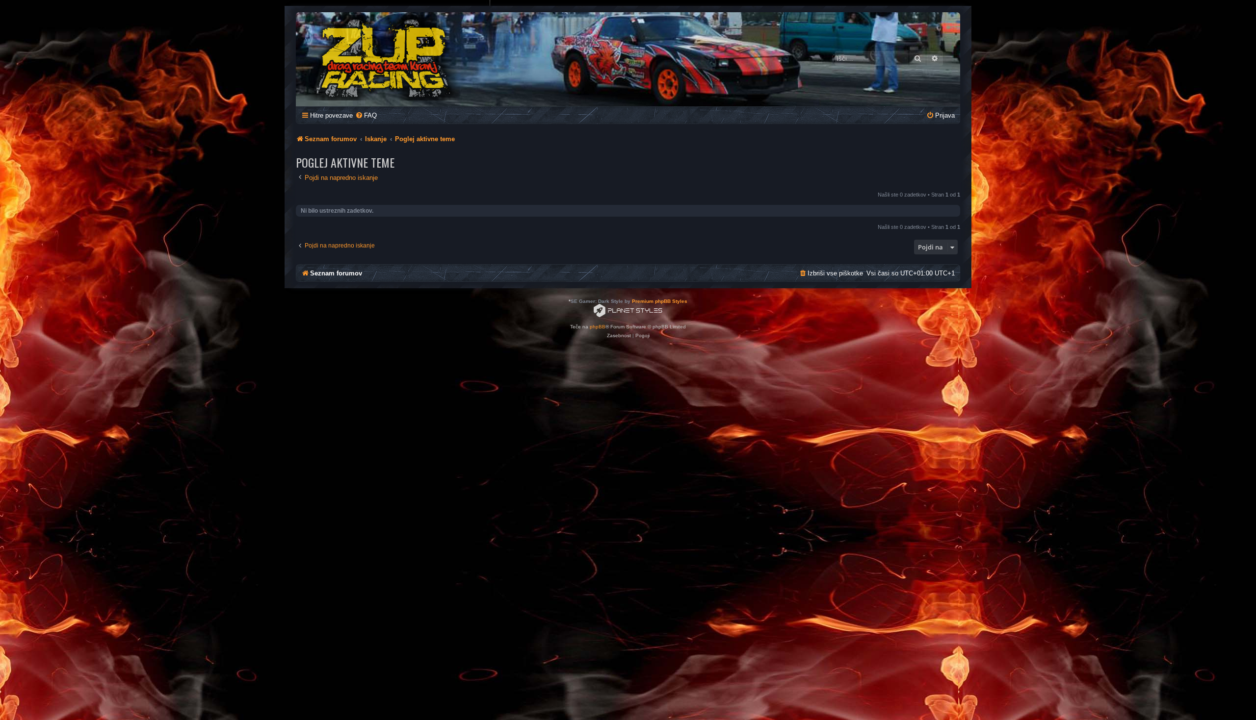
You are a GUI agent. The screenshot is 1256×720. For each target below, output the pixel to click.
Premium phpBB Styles (659, 301)
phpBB (597, 326)
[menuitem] (366, 115)
